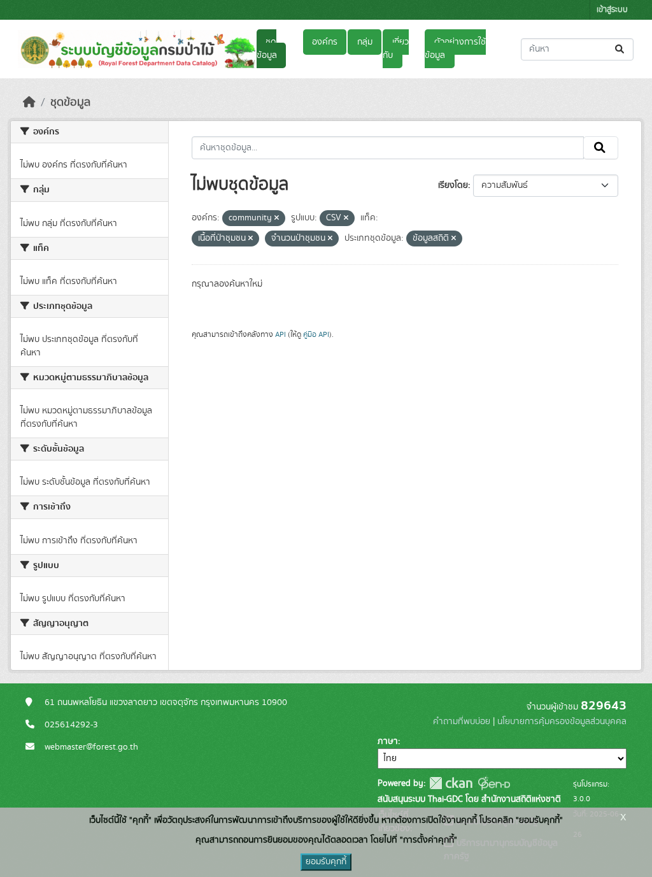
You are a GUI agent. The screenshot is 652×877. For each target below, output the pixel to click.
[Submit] (620, 49)
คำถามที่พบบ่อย (461, 721)
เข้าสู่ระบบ (612, 10)
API (280, 334)
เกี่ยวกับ (395, 49)
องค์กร (324, 42)
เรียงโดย (453, 185)
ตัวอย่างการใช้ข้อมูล (455, 49)
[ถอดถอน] (276, 218)
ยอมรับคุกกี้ (326, 861)
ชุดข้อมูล (267, 49)
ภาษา (388, 741)
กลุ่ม (364, 42)
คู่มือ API (316, 334)
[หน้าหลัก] (29, 102)
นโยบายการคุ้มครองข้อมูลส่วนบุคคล (562, 721)
